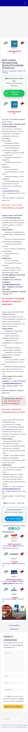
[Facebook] (9, 528)
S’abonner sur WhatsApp (15, 93)
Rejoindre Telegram (15, 518)
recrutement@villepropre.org (11, 191)
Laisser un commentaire (9, 71)
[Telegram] (18, 528)
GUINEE (19, 71)
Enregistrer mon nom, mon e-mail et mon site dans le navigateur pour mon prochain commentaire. (13, 699)
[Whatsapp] (15, 528)
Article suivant (14, 629)
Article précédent (14, 625)
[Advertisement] (14, 21)
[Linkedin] (12, 528)
